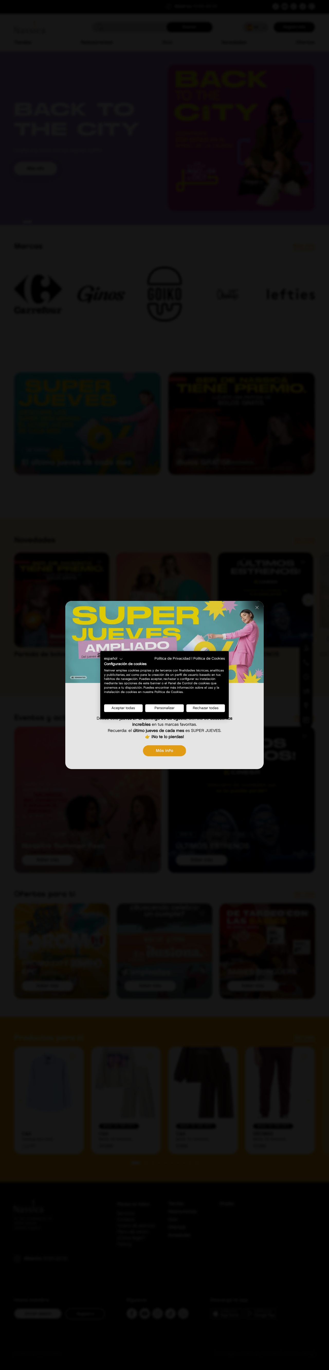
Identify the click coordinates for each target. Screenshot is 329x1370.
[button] (113, 659)
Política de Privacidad (172, 658)
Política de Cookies (209, 658)
